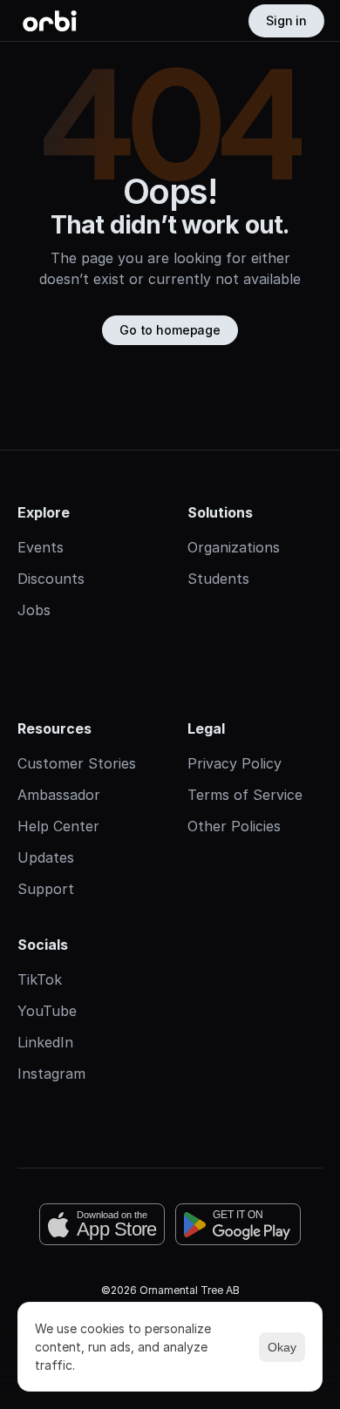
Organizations (233, 547)
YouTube (47, 1010)
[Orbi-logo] (50, 20)
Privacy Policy (234, 763)
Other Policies (234, 826)
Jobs (34, 610)
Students (218, 578)
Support (45, 889)
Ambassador (58, 794)
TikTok (39, 979)
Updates (45, 857)
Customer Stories (76, 763)
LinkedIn (45, 1042)
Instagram (51, 1073)
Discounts (51, 578)
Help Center (58, 826)
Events (40, 547)
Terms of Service (245, 794)
